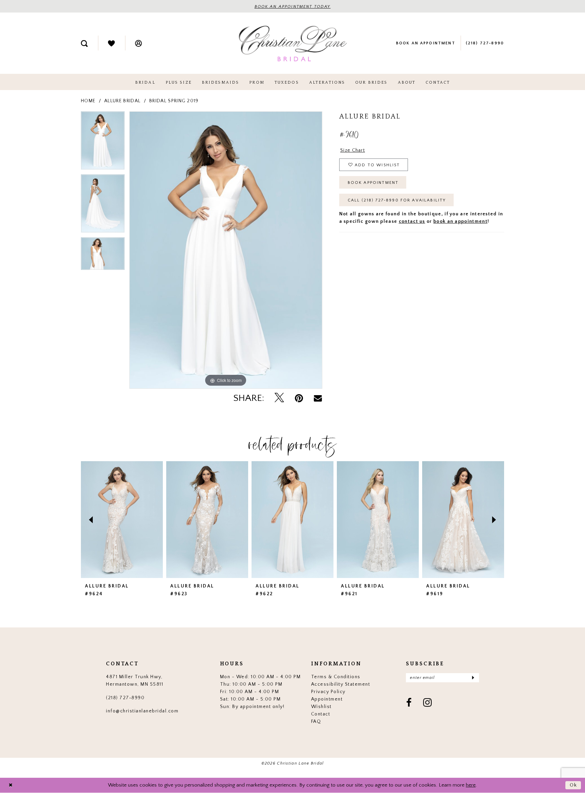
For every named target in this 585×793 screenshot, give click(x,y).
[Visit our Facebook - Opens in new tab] (409, 703)
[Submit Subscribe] (473, 677)
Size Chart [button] (352, 150)
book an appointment (460, 221)
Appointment (327, 699)
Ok (574, 785)
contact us (412, 221)
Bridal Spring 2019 (174, 101)
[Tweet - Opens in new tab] (279, 398)
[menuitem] (84, 43)
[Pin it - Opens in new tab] (299, 398)
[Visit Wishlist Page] (111, 43)
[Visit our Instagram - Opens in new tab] (428, 703)
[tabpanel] (103, 142)
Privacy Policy (328, 691)
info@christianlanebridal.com (142, 711)
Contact (320, 714)
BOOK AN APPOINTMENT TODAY (293, 6)
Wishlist (321, 706)
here (471, 785)
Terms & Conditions (336, 677)
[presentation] (122, 519)
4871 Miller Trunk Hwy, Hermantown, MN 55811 (134, 680)
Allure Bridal (122, 101)
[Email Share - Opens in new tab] (317, 398)
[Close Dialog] (10, 785)
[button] (138, 43)
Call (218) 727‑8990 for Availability (397, 200)
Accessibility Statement (340, 684)
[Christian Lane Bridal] (292, 43)
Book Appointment (373, 182)
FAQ (316, 721)
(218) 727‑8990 (125, 698)
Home (88, 101)
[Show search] (84, 43)
